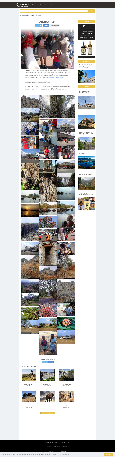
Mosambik (47, 77)
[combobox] (54, 11)
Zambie (42, 77)
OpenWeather (63, 451)
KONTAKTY (57, 442)
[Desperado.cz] (22, 4)
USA (44, 74)
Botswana (62, 77)
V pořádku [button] (108, 454)
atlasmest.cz (49, 446)
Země (33, 4)
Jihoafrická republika (54, 77)
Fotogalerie (39, 4)
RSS (68, 442)
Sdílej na (44, 362)
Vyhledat (91, 10)
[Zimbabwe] (30, 101)
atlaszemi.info (64, 446)
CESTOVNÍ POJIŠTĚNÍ (49, 442)
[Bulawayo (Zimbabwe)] (30, 115)
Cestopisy (52, 4)
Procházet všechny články (47, 413)
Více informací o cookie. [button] (67, 454)
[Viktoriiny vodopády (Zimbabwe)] (48, 125)
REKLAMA (63, 442)
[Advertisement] (48, 428)
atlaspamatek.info (57, 446)
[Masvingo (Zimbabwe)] (66, 166)
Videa (46, 4)
